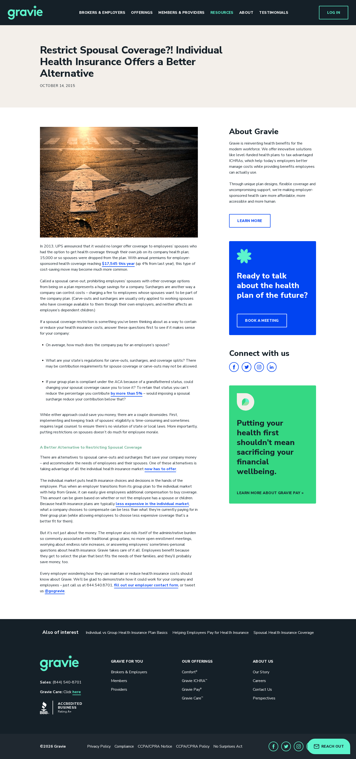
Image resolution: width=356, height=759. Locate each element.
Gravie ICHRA (194, 680)
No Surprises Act (227, 746)
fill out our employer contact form (146, 585)
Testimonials (273, 12)
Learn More (249, 220)
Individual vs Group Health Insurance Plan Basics (127, 632)
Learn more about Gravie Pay (268, 493)
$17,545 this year (118, 263)
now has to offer (160, 469)
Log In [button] (333, 12)
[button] (262, 320)
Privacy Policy (99, 746)
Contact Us (262, 689)
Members (119, 680)
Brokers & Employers (102, 12)
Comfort (189, 672)
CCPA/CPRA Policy (192, 746)
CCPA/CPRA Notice (155, 746)
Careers (259, 680)
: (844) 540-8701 (61, 682)
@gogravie (55, 591)
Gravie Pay (191, 689)
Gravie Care (192, 698)
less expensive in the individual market (152, 503)
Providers (119, 689)
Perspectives (264, 698)
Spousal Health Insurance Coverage (284, 632)
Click (60, 692)
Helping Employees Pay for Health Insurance (210, 632)
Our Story (261, 672)
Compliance (124, 746)
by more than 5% (126, 393)
